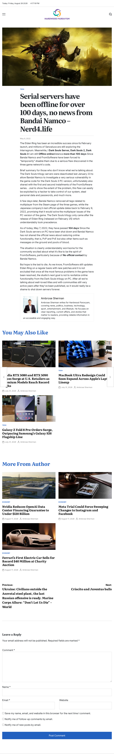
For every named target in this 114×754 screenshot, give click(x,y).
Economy (6, 502)
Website (63, 700)
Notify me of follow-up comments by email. (29, 719)
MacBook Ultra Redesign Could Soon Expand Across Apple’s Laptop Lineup (84, 378)
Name (6, 686)
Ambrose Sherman (28, 391)
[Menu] (3, 14)
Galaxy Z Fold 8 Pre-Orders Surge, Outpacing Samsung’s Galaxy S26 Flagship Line (27, 433)
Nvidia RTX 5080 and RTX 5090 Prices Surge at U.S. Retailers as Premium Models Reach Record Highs (25, 380)
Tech (22, 89)
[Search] (110, 14)
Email (6, 700)
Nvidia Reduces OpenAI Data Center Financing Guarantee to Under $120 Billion (25, 510)
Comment (8, 650)
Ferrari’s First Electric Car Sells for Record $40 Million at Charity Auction (28, 561)
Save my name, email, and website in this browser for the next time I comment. (48, 713)
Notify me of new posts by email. (23, 724)
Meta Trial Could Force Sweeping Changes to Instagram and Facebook (83, 510)
